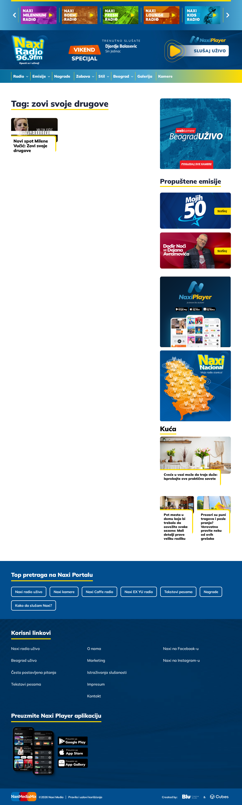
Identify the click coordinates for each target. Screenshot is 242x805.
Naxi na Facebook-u (181, 648)
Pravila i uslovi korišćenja (85, 797)
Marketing (96, 660)
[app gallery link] (73, 764)
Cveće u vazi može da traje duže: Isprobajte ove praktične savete (190, 476)
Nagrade (211, 592)
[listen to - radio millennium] (39, 15)
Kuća (168, 429)
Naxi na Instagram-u (181, 660)
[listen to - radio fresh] (121, 15)
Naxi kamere (64, 592)
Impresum (96, 684)
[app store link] (73, 753)
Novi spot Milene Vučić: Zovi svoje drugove (30, 145)
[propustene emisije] (195, 211)
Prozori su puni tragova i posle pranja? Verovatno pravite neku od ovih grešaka (213, 527)
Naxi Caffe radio (99, 592)
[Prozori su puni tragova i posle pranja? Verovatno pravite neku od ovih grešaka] (214, 505)
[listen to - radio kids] (203, 15)
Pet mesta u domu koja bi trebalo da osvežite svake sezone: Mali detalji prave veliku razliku (176, 527)
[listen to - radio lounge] (161, 15)
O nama (94, 648)
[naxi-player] (195, 312)
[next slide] (228, 15)
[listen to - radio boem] (79, 15)
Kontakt (94, 696)
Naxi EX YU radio (139, 592)
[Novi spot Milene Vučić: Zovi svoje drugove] (34, 130)
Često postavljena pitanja (33, 672)
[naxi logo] (29, 50)
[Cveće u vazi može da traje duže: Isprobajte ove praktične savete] (195, 455)
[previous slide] (14, 15)
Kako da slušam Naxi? (33, 605)
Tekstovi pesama (178, 592)
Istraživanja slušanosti (107, 672)
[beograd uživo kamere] (195, 134)
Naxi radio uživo (28, 592)
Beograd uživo (24, 660)
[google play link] (73, 741)
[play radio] (196, 50)
